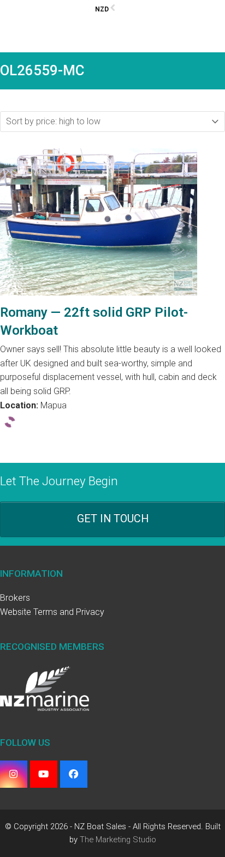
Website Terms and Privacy (52, 612)
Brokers (15, 598)
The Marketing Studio (118, 839)
